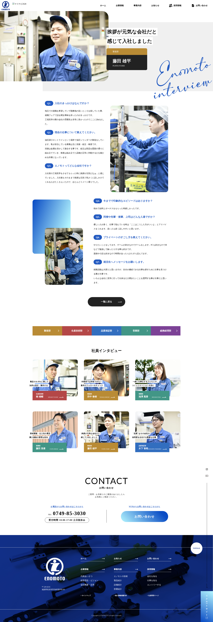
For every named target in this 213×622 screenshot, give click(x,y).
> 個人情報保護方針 (120, 595)
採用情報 (177, 5)
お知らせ (155, 5)
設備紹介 (118, 585)
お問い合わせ (202, 5)
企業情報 (120, 5)
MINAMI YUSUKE (53, 397)
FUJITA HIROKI (54, 449)
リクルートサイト (207, 605)
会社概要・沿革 (87, 585)
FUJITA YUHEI (105, 449)
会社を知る (152, 576)
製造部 (47, 330)
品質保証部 (106, 330)
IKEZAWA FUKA (156, 397)
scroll (207, 586)
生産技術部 (76, 330)
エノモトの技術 (121, 576)
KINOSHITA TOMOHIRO (154, 449)
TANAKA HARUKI (104, 397)
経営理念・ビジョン (89, 580)
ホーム (103, 5)
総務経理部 (165, 330)
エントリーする (154, 585)
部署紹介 (118, 589)
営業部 (136, 330)
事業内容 (138, 5)
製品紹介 (118, 580)
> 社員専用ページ (153, 595)
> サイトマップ (86, 595)
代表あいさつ (86, 576)
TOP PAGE (196, 548)
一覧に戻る (106, 301)
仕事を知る (152, 580)
